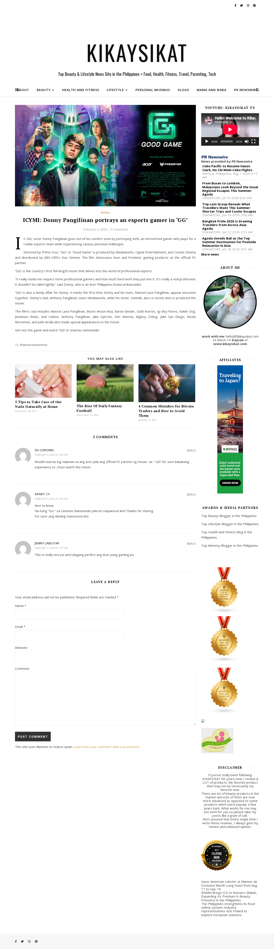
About (23, 90)
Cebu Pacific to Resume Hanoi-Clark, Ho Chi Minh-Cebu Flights (227, 168)
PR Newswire (246, 90)
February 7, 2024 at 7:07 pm (51, 547)
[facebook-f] (236, 5)
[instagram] (248, 5)
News (105, 212)
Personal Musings (153, 90)
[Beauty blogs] (230, 639)
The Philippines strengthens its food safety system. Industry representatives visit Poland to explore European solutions (228, 909)
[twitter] (242, 5)
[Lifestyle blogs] (230, 691)
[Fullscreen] (253, 141)
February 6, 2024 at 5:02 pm (51, 454)
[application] (230, 129)
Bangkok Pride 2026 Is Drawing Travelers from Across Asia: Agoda (227, 225)
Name (20, 606)
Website (21, 647)
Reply (191, 450)
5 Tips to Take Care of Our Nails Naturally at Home (38, 404)
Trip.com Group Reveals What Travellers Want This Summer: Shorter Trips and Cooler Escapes (229, 207)
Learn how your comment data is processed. (107, 747)
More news (210, 254)
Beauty (44, 90)
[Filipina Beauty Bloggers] (230, 590)
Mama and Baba (211, 90)
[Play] (207, 141)
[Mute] (246, 141)
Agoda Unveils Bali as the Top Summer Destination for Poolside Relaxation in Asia (229, 242)
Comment (22, 668)
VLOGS (183, 90)
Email (20, 626)
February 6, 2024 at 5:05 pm (51, 498)
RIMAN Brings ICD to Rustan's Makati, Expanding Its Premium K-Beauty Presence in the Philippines (229, 896)
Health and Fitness (80, 90)
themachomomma (33, 345)
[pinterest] (254, 5)
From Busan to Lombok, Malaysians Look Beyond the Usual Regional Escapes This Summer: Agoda (230, 188)
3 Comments (119, 229)
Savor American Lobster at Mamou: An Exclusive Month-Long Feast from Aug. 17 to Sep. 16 (229, 885)
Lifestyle (115, 90)
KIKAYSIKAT (137, 52)
